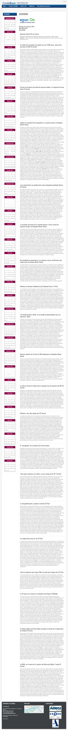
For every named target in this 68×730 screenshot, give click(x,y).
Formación (31, 6)
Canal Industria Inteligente (43, 6)
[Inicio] (15, 2)
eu (65, 1)
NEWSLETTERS (23, 6)
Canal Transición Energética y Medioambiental (14, 9)
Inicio (4, 6)
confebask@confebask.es (9, 713)
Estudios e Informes (13, 6)
